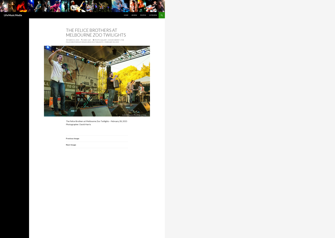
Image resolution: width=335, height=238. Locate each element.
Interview (153, 15)
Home (126, 15)
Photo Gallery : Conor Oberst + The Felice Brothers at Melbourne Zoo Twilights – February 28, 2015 (95, 41)
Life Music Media (13, 15)
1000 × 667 (87, 40)
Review (134, 15)
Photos (143, 15)
